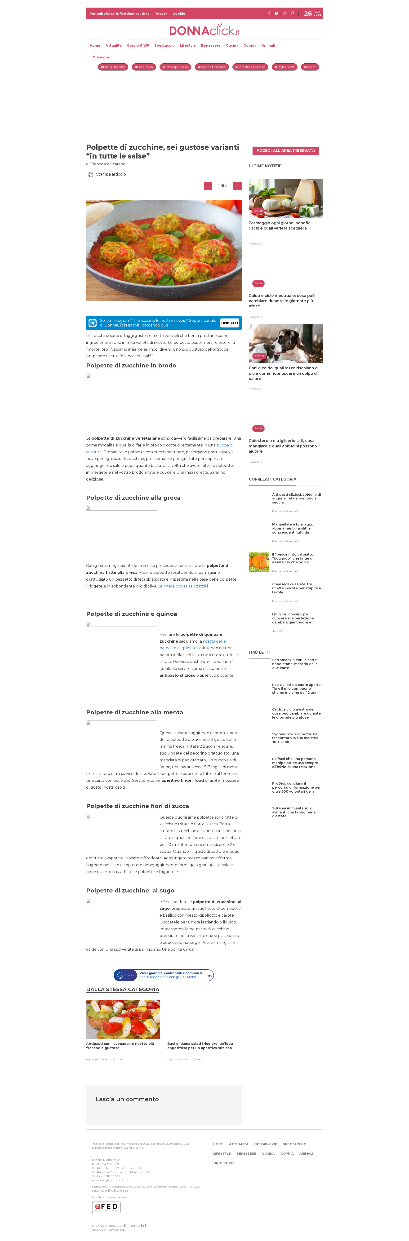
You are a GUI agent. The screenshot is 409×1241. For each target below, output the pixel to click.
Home (95, 45)
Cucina (232, 45)
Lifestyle (188, 45)
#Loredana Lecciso (250, 67)
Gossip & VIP (138, 45)
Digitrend (115, 1190)
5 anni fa (102, 1059)
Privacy (161, 13)
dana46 (277, 631)
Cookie (179, 13)
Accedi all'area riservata (286, 150)
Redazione (255, 244)
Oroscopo (101, 57)
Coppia (250, 45)
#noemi (310, 67)
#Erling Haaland (113, 67)
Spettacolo (164, 45)
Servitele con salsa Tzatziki (183, 586)
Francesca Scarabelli (285, 511)
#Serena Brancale (212, 67)
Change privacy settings (108, 1229)
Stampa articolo (111, 174)
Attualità (114, 45)
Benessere (211, 45)
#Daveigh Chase (175, 67)
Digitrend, (92, 1059)
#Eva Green (144, 67)
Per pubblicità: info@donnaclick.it (119, 13)
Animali (268, 45)
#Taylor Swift (284, 67)
